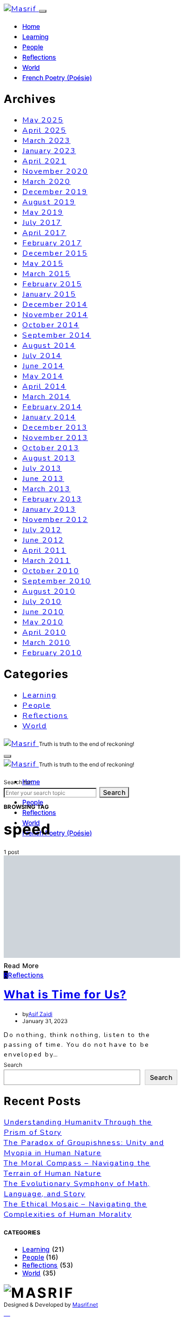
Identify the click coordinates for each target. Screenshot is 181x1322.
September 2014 (56, 335)
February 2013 (52, 499)
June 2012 (43, 540)
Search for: (18, 782)
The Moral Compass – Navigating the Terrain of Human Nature (77, 1168)
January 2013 (49, 509)
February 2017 (52, 243)
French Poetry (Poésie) (57, 77)
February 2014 (52, 407)
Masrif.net (85, 1304)
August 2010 (49, 591)
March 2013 (46, 489)
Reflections (39, 57)
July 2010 (42, 602)
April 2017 (44, 233)
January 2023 (49, 151)
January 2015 (49, 294)
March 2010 (46, 642)
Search (114, 792)
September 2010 (56, 581)
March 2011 (46, 561)
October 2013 (50, 448)
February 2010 (52, 653)
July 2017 (42, 222)
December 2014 (54, 304)
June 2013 (43, 479)
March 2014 (46, 397)
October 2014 (50, 325)
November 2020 (55, 171)
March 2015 (46, 274)
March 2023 (46, 141)
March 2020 (46, 181)
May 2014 (42, 376)
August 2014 (49, 345)
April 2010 (44, 632)
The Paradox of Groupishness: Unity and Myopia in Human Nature (84, 1148)
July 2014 (42, 356)
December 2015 (54, 253)
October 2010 (50, 571)
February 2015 (52, 284)
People (32, 47)
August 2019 (49, 202)
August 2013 (49, 458)
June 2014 (43, 366)
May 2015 (42, 263)
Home (31, 26)
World (31, 67)
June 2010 (43, 612)
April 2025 (44, 130)
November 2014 (55, 315)
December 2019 (54, 192)
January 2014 (49, 417)
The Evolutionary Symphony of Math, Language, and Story (77, 1189)
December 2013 (54, 427)
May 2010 (42, 622)
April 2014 (44, 386)
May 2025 (42, 120)
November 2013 (55, 438)
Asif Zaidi (40, 1013)
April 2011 (44, 550)
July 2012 (42, 530)
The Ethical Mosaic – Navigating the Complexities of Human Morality (75, 1209)
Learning (35, 37)
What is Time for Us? (65, 994)
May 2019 (42, 212)
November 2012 (55, 520)
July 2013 (42, 468)
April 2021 (44, 161)
